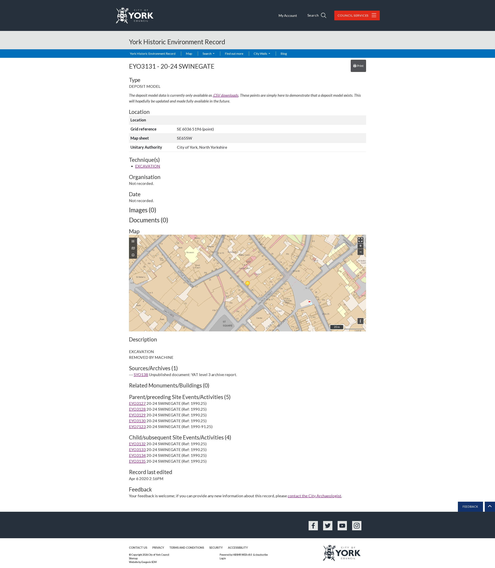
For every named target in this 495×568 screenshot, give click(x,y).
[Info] (133, 255)
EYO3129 (137, 415)
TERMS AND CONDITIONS (186, 547)
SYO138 (141, 374)
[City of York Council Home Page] (135, 15)
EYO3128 (137, 409)
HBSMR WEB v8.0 (242, 554)
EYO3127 (137, 403)
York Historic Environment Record (152, 53)
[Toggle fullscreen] (361, 240)
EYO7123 (137, 426)
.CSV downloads (225, 95)
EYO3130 (137, 420)
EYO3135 (137, 461)
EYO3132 (137, 443)
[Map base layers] (133, 248)
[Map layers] (133, 241)
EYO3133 (137, 449)
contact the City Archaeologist (314, 495)
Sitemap (133, 558)
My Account (287, 15)
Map (189, 53)
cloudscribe (261, 554)
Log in (223, 558)
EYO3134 (137, 455)
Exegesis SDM (149, 562)
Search (207, 53)
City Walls (261, 53)
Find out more (234, 53)
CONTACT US (138, 547)
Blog (284, 53)
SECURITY (216, 547)
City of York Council (158, 554)
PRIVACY (158, 547)
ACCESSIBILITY (238, 547)
